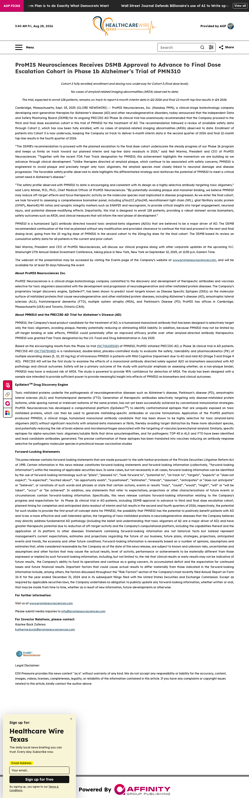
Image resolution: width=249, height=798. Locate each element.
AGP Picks (12, 6)
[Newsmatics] (7, 412)
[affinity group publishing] (7, 403)
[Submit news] (7, 385)
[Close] (71, 719)
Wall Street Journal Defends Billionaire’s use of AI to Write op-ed (176, 6)
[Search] (202, 47)
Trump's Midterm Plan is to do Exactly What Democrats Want (57, 6)
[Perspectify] (7, 394)
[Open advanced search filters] (211, 47)
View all (240, 5)
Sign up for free (39, 779)
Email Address (21, 763)
